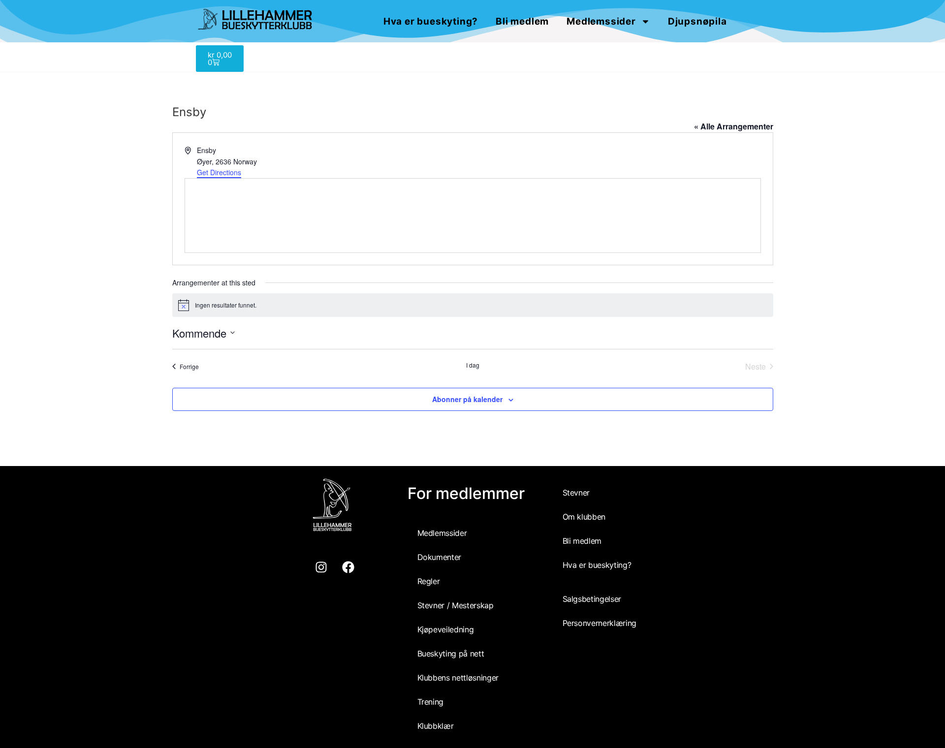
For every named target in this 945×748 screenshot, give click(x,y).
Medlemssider (601, 21)
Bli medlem (522, 21)
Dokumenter (439, 557)
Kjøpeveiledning (445, 629)
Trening (430, 702)
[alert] (472, 305)
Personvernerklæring (599, 623)
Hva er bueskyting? (430, 21)
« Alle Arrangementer (733, 126)
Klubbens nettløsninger (458, 678)
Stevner (576, 493)
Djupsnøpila (697, 21)
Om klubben (584, 517)
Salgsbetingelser (592, 599)
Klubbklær (435, 726)
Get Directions (219, 172)
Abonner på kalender (467, 399)
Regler (428, 581)
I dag (472, 365)
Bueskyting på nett (450, 653)
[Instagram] (321, 567)
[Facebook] (348, 567)
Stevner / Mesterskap (455, 605)
